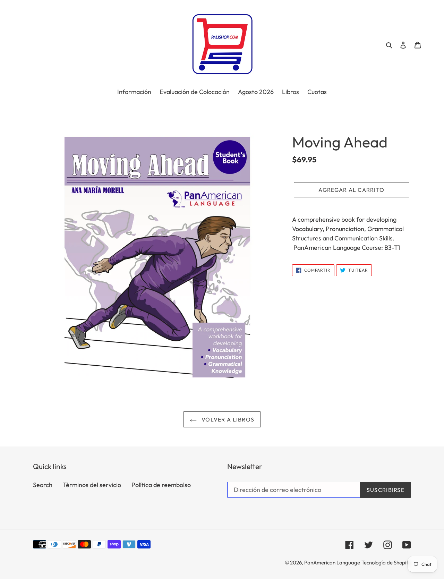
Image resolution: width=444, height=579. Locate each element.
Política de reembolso (161, 485)
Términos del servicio (92, 485)
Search (42, 485)
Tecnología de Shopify (386, 562)
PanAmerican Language (332, 562)
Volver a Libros (227, 419)
